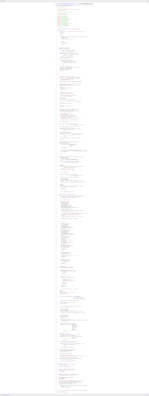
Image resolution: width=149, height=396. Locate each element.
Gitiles (4, 394)
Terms (9, 394)
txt (145, 394)
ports (79, 3)
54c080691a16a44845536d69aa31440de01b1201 (67, 3)
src (77, 3)
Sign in (147, 1)
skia (56, 3)
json (147, 394)
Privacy (7, 394)
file (71, 5)
